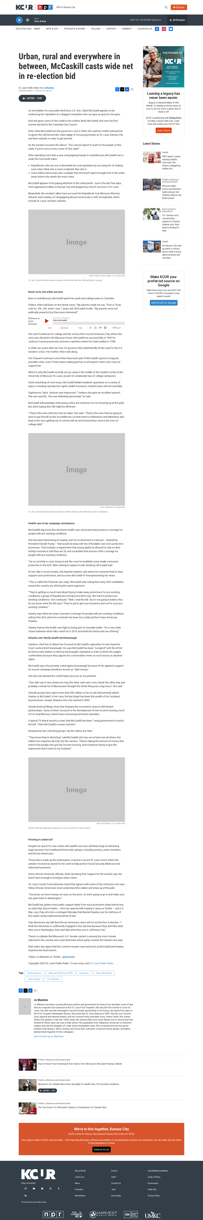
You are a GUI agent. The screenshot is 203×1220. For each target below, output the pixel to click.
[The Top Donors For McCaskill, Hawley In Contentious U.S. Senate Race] (28, 1108)
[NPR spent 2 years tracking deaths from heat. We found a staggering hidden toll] (152, 157)
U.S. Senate (53, 979)
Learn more (163, 130)
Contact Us (116, 1183)
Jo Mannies (49, 87)
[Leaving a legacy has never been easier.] (163, 66)
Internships (116, 1196)
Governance (153, 1183)
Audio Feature (35, 973)
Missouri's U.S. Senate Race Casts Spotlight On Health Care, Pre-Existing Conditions (78, 1084)
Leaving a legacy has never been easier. (163, 95)
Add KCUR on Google (163, 302)
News (37, 29)
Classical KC (145, 29)
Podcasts (79, 1189)
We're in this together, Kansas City (101, 1129)
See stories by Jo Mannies (49, 1036)
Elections (84, 973)
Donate (180, 7)
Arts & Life (52, 29)
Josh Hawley (34, 979)
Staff (113, 1177)
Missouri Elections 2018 (60, 973)
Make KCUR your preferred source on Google (164, 281)
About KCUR (80, 1171)
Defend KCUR (101, 1149)
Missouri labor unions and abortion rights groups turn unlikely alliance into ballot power (172, 192)
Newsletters (80, 1196)
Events (114, 1171)
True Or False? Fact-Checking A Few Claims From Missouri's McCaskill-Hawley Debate (80, 1064)
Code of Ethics (154, 1177)
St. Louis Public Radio (101, 963)
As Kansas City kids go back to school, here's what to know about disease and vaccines (172, 251)
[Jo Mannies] (25, 1006)
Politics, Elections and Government (170, 181)
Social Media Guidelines (158, 1171)
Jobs (113, 1189)
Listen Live (79, 1177)
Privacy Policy (154, 1196)
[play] (19, 20)
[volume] (27, 20)
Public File (152, 1189)
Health (165, 152)
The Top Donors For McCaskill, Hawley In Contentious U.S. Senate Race (72, 1107)
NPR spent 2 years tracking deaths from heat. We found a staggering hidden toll (171, 162)
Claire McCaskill (104, 973)
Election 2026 (23, 29)
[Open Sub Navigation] (42, 29)
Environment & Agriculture (169, 210)
